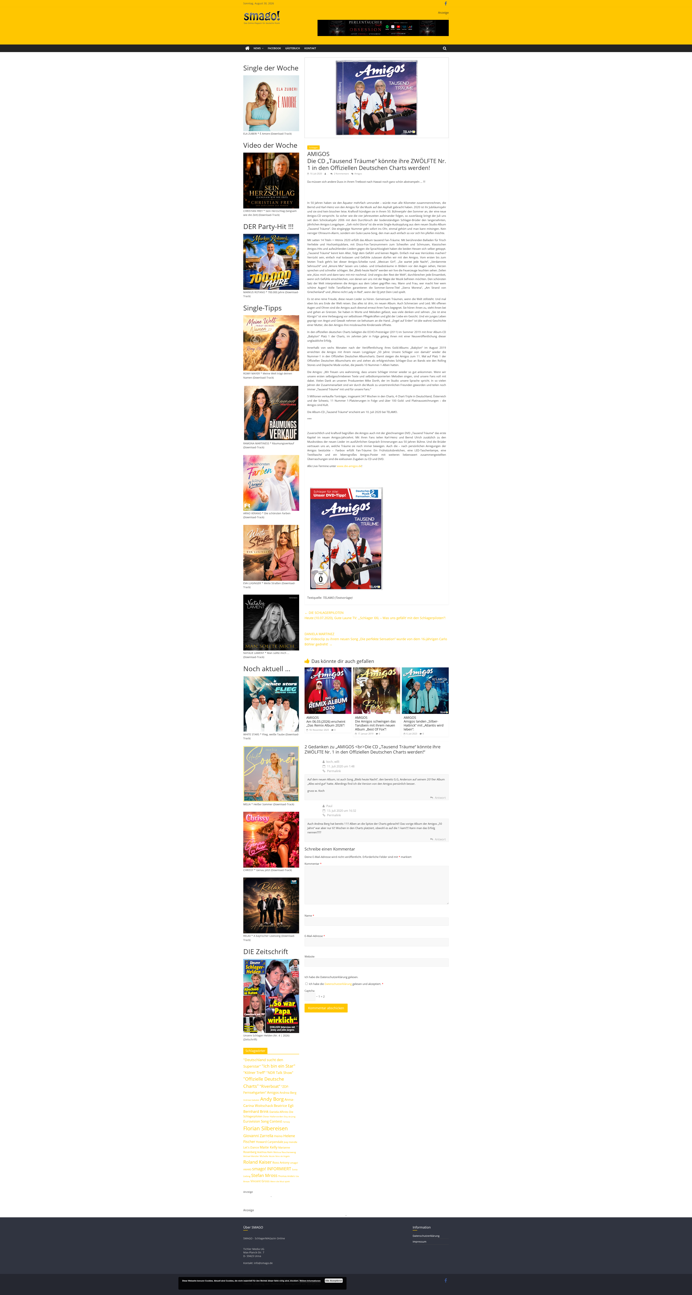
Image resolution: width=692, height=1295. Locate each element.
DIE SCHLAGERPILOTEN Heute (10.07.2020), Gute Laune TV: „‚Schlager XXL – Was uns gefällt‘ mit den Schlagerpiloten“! (375, 615)
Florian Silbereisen (265, 1128)
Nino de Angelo (282, 1156)
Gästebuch (292, 48)
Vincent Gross (260, 1181)
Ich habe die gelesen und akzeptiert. (346, 984)
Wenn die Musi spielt (280, 1181)
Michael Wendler (251, 1156)
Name (309, 915)
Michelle (264, 1156)
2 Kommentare (341, 173)
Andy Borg (272, 1099)
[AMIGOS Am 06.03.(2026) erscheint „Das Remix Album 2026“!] (328, 670)
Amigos (358, 173)
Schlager (313, 147)
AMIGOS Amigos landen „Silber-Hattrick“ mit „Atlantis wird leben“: (423, 723)
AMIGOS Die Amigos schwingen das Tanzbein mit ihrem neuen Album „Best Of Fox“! (375, 723)
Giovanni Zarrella (258, 1135)
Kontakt (310, 48)
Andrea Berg (288, 1093)
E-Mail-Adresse (315, 936)
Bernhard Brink (256, 1111)
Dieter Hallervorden (273, 1116)
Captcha (309, 990)
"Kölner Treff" (254, 1072)
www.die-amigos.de (349, 466)
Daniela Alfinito (278, 1112)
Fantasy (286, 1122)
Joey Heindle (290, 1142)
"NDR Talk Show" (279, 1072)
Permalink (334, 771)
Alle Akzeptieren (333, 1280)
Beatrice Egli (284, 1105)
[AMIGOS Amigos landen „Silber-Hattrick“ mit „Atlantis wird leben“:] (425, 670)
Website (309, 956)
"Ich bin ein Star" (278, 1066)
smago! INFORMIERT (271, 1169)
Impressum (419, 1241)
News (257, 48)
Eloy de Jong (289, 1116)
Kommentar (313, 863)
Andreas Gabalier (251, 1100)
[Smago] (247, 48)
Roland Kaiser (257, 1162)
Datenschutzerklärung (338, 984)
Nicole (272, 1156)
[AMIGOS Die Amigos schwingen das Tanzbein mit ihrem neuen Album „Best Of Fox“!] (376, 670)
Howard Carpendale (269, 1142)
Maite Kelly (269, 1147)
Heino (278, 1136)
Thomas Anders (286, 1176)
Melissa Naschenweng (284, 1152)
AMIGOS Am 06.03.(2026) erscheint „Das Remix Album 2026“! (325, 721)
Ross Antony (280, 1163)
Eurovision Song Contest (262, 1121)
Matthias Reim (265, 1152)
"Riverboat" (270, 1086)
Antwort (440, 798)
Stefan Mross (264, 1175)
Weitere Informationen (310, 1280)
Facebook (274, 48)
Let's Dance (251, 1147)
